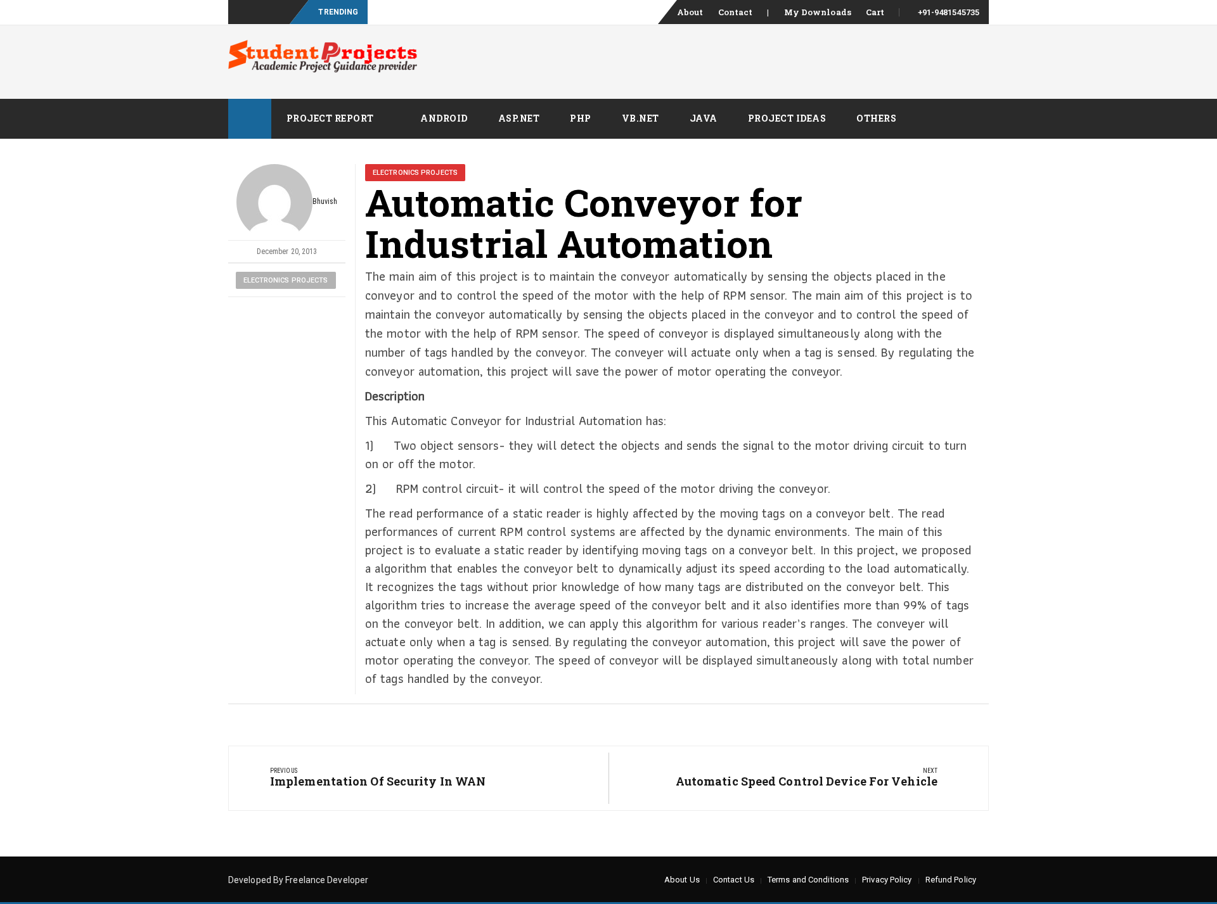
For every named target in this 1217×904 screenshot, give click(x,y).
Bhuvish (325, 201)
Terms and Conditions (808, 879)
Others (876, 118)
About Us (682, 879)
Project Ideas (787, 118)
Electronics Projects (285, 280)
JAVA (704, 118)
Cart (875, 12)
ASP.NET (519, 118)
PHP (580, 118)
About (690, 12)
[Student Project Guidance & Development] (249, 119)
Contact (735, 12)
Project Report (330, 118)
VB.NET (640, 118)
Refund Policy (950, 879)
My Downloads (817, 12)
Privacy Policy (886, 879)
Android (444, 118)
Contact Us (733, 879)
